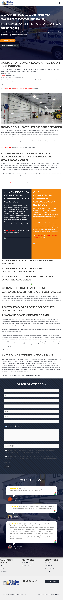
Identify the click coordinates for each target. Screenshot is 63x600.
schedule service (52, 581)
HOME (2, 565)
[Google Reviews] (36, 581)
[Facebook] (24, 581)
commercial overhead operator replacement (25, 375)
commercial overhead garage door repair (23, 88)
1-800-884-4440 (7, 88)
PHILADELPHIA (50, 569)
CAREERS (3, 571)
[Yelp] (33, 581)
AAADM (3, 75)
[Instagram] (30, 581)
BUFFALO (48, 563)
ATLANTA (48, 572)
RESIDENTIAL (27, 566)
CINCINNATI (49, 566)
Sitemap (57, 594)
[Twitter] (27, 581)
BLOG (2, 568)
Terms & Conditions (50, 594)
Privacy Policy (40, 594)
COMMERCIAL (27, 563)
